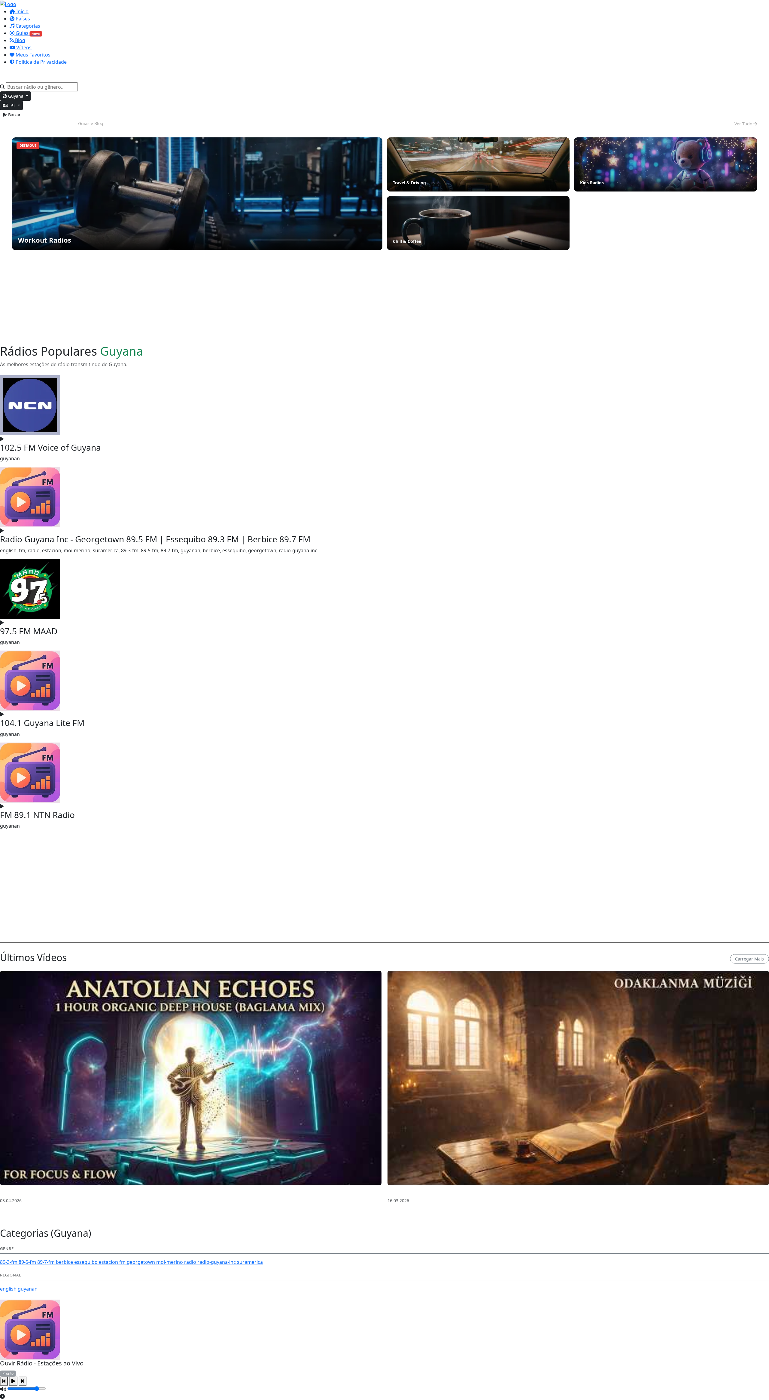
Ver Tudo (743, 124)
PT (13, 105)
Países (22, 18)
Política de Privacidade (40, 62)
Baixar (14, 115)
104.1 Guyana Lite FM (42, 722)
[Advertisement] (384, 297)
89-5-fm (28, 1262)
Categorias (27, 26)
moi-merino (170, 1262)
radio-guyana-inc (217, 1262)
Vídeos (23, 47)
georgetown (141, 1262)
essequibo (86, 1262)
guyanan (28, 1288)
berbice (65, 1262)
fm (123, 1262)
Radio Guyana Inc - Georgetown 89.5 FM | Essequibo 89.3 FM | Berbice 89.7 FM (155, 539)
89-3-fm (9, 1262)
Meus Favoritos (32, 54)
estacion (109, 1262)
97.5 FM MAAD (28, 631)
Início (22, 11)
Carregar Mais (749, 959)
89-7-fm (46, 1262)
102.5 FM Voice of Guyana (50, 447)
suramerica (250, 1262)
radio (190, 1262)
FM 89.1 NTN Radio (37, 814)
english (9, 1288)
